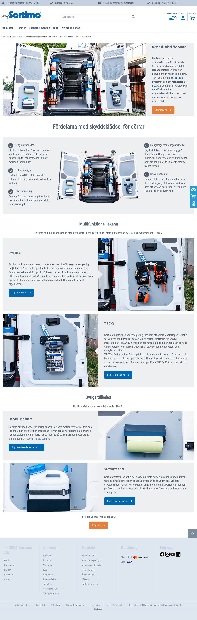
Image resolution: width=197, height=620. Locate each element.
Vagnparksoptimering (92, 565)
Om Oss (8, 560)
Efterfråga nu (161, 109)
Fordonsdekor (49, 579)
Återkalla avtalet (114, 605)
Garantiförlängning (75, 605)
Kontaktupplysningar (91, 560)
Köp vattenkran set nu (117, 501)
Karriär (7, 570)
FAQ (45, 570)
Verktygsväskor (50, 588)
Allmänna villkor (22, 605)
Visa (123, 562)
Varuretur (47, 565)
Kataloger (8, 574)
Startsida (5, 36)
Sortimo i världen (90, 584)
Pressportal (9, 565)
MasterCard (126, 557)
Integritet (40, 605)
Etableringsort (88, 555)
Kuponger (47, 555)
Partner (7, 579)
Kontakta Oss (88, 570)
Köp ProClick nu (19, 292)
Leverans (47, 560)
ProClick (178, 78)
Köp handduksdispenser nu (24, 447)
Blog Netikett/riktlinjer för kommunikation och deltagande (155, 605)
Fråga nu (96, 525)
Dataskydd (55, 605)
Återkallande (88, 574)
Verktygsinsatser (51, 593)
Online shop (73, 28)
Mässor (85, 579)
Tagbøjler (47, 584)
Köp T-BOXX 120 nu (116, 374)
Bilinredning (49, 574)
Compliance (95, 605)
